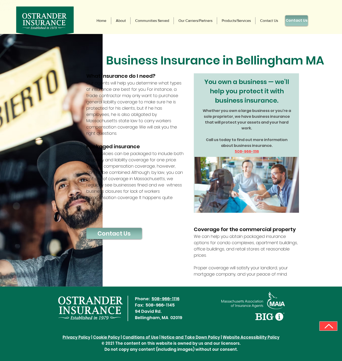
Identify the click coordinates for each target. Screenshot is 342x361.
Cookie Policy (106, 337)
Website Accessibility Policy (251, 337)
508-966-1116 (165, 299)
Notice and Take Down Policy (190, 337)
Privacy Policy (76, 337)
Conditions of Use (140, 337)
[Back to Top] (328, 326)
